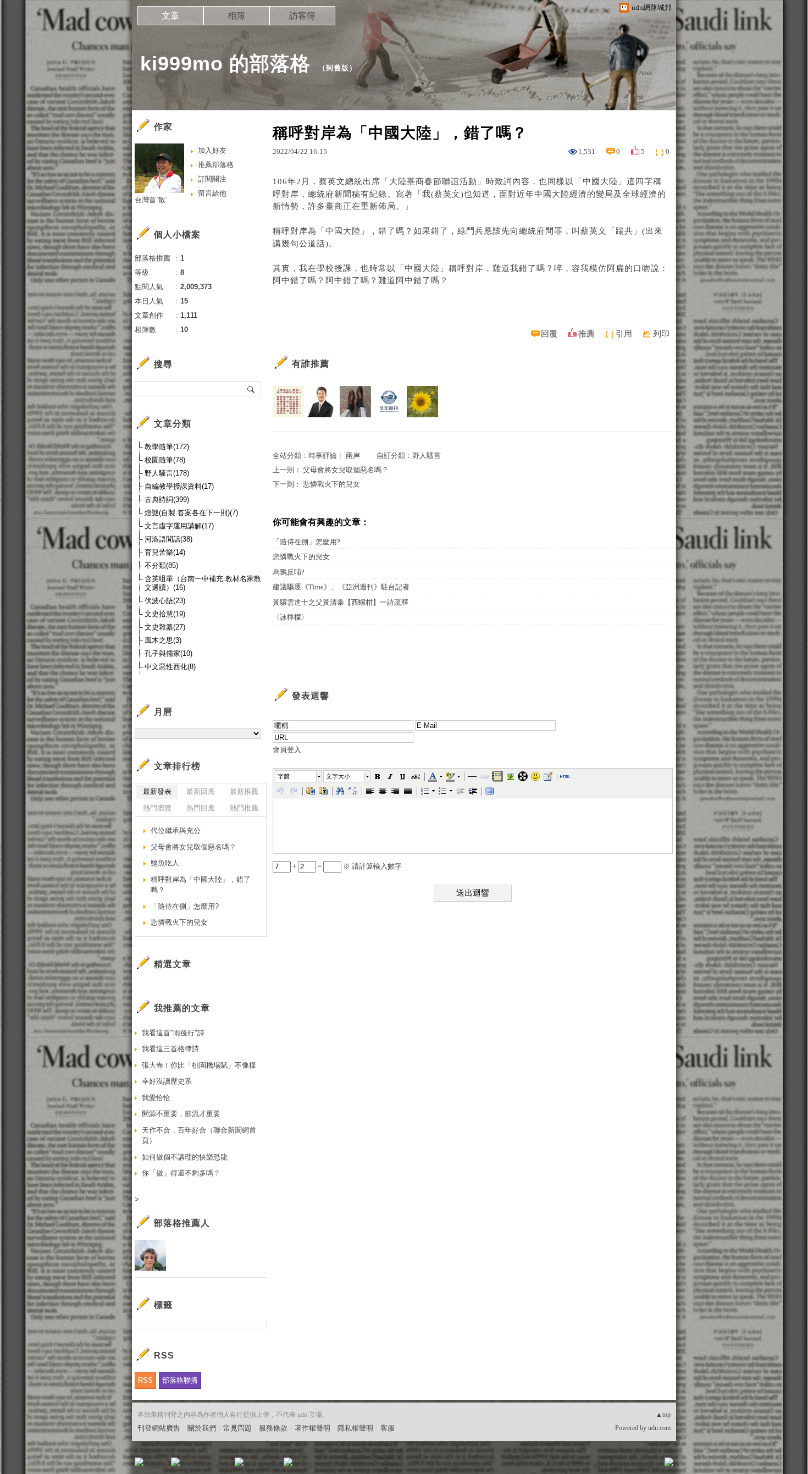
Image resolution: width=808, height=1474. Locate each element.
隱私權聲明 (355, 1428)
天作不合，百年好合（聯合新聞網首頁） (199, 1135)
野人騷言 (426, 455)
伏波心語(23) (165, 601)
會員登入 (287, 750)
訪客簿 (302, 15)
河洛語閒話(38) (168, 539)
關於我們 (201, 1428)
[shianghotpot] (389, 401)
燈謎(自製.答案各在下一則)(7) (191, 513)
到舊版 (337, 68)
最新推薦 (244, 791)
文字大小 (338, 776)
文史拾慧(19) (165, 614)
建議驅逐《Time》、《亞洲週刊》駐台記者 (341, 587)
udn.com (659, 1428)
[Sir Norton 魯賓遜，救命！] (355, 401)
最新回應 (200, 791)
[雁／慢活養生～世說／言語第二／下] (288, 401)
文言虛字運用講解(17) (179, 526)
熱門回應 (200, 808)
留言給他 (212, 193)
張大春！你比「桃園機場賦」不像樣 (199, 1065)
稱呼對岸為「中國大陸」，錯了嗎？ (201, 885)
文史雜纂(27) (165, 627)
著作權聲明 (312, 1428)
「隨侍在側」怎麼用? (306, 542)
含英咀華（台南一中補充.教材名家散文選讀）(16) (203, 583)
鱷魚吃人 (165, 863)
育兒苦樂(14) (165, 552)
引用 (624, 333)
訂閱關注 (212, 179)
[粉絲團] (139, 1462)
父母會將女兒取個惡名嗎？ (346, 470)
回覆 (549, 333)
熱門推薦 (244, 808)
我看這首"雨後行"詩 (173, 1033)
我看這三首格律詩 (170, 1049)
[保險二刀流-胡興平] (321, 401)
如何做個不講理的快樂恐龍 (185, 1157)
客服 (387, 1428)
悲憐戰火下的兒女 (331, 484)
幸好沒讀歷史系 (167, 1081)
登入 (600, 1465)
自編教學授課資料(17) (179, 486)
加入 (619, 1465)
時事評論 (322, 455)
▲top (663, 1414)
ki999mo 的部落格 (225, 63)
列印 (661, 333)
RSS (145, 1380)
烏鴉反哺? (289, 572)
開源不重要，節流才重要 (181, 1113)
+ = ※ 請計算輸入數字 (346, 866)
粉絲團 (157, 1465)
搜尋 (251, 388)
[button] (299, 776)
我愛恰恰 (156, 1098)
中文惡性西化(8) (170, 667)
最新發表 (157, 791)
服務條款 (273, 1428)
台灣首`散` (151, 200)
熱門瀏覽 (157, 808)
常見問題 (237, 1428)
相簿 (236, 15)
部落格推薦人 (182, 1223)
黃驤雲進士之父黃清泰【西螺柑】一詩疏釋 (340, 602)
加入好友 (212, 150)
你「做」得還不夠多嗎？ (181, 1173)
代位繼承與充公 (176, 830)
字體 (284, 776)
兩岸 (353, 455)
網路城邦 (647, 1465)
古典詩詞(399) (167, 499)
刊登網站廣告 (158, 1428)
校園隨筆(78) (165, 460)
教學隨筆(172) (167, 447)
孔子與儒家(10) (168, 653)
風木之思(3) (163, 640)
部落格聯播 (180, 1380)
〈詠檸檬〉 (290, 617)
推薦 (586, 333)
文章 (170, 15)
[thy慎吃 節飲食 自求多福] (422, 401)
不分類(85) (161, 565)
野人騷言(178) (167, 473)
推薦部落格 (216, 165)
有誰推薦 (310, 363)
